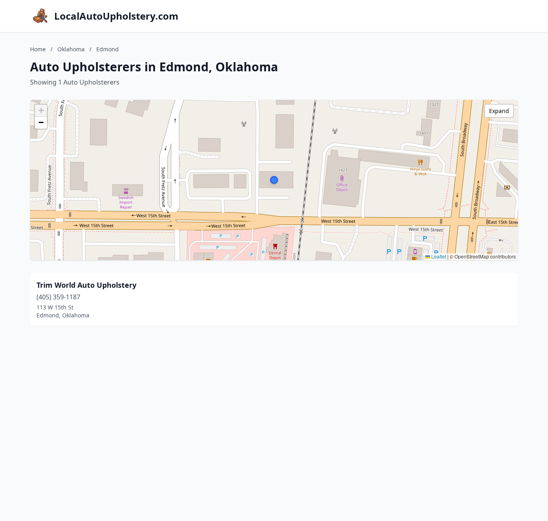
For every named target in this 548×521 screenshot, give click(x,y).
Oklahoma (71, 49)
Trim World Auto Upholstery (86, 285)
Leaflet (438, 256)
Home (38, 49)
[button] (274, 180)
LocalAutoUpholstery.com (116, 16)
